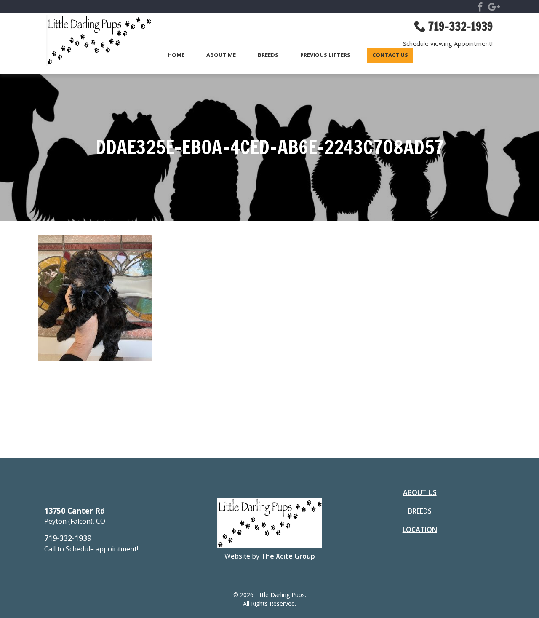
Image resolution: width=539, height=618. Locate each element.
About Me (221, 55)
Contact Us (390, 55)
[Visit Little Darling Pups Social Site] (480, 8)
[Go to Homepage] (95, 41)
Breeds (268, 55)
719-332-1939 (67, 538)
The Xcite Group (288, 556)
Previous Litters (325, 55)
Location (420, 529)
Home (176, 55)
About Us (420, 492)
